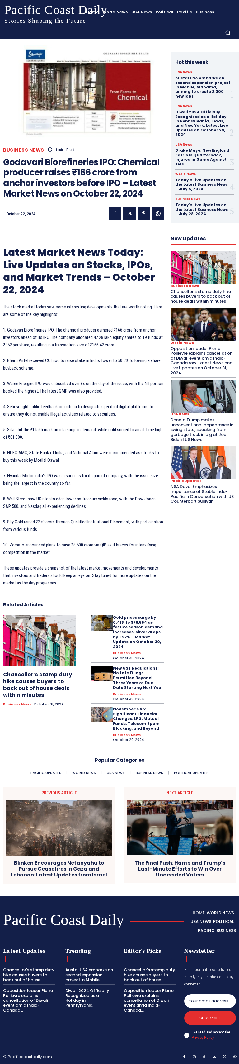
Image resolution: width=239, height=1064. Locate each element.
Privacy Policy (202, 1037)
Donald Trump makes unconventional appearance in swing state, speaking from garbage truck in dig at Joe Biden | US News (202, 429)
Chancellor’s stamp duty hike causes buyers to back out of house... (28, 974)
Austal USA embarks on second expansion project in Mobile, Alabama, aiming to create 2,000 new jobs (202, 87)
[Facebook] (115, 213)
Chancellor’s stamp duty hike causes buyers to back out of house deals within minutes (37, 685)
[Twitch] (214, 1057)
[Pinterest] (144, 213)
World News (185, 174)
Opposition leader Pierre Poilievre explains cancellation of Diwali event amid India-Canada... (28, 1000)
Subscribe (210, 1018)
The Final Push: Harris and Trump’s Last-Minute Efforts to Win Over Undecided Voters (179, 869)
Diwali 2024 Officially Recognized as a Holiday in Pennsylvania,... (87, 998)
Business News (23, 150)
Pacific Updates (186, 481)
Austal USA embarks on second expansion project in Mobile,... (89, 974)
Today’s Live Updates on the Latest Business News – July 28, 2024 (201, 209)
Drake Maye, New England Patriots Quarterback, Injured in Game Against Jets (202, 157)
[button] (228, 32)
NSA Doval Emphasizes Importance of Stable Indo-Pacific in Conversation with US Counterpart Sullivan (202, 494)
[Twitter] (129, 213)
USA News (183, 72)
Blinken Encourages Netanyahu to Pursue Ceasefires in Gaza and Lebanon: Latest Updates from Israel (59, 869)
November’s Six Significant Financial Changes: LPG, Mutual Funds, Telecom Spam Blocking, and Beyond (136, 718)
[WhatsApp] (158, 213)
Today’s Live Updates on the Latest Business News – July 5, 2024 (201, 184)
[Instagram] (194, 1057)
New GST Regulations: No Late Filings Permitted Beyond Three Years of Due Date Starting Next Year (138, 678)
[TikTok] (204, 1057)
